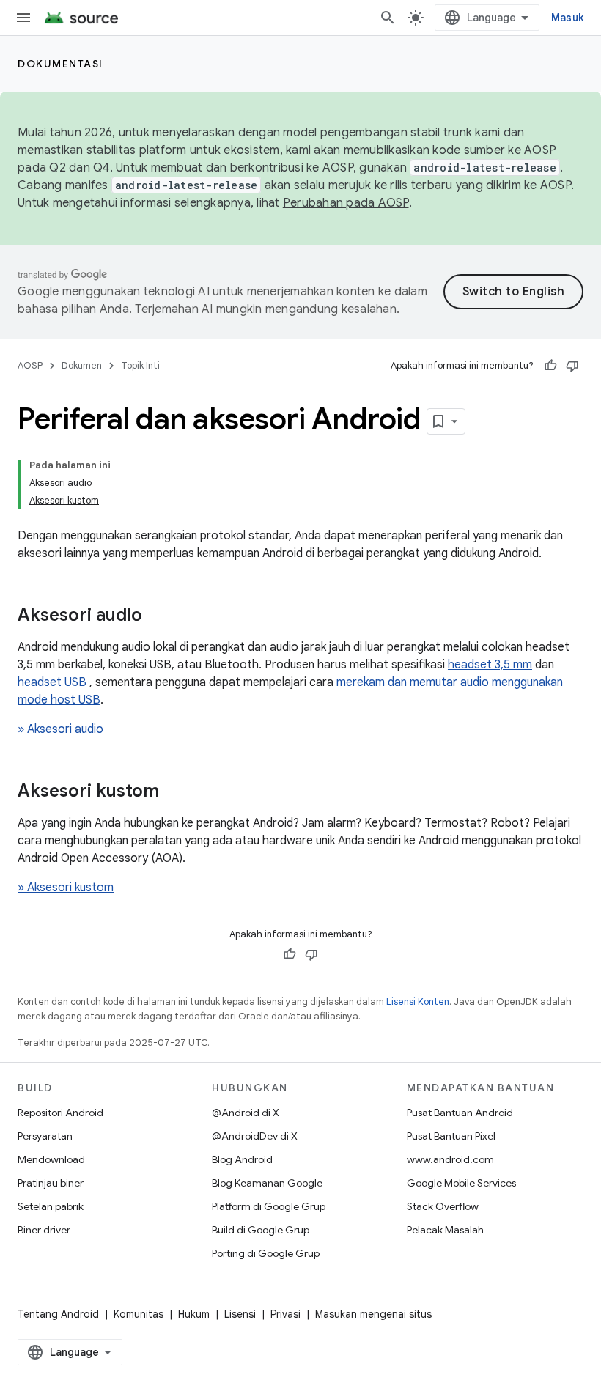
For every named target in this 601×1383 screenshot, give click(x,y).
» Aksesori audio (60, 729)
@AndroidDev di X (255, 1136)
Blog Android (242, 1159)
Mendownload (51, 1159)
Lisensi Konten (417, 1001)
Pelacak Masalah (445, 1229)
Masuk (567, 17)
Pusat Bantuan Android (460, 1112)
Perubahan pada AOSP (346, 203)
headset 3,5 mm (490, 664)
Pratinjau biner (51, 1183)
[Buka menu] (23, 17)
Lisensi (240, 1314)
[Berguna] (550, 366)
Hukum (194, 1314)
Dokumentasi (60, 63)
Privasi (285, 1314)
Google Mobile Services (461, 1183)
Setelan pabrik (51, 1206)
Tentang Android (58, 1314)
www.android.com (450, 1159)
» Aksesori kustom (66, 887)
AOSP (30, 365)
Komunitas (138, 1314)
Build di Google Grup (260, 1229)
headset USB (53, 682)
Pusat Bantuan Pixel (451, 1136)
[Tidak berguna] (572, 366)
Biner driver (44, 1229)
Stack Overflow (443, 1206)
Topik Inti (140, 365)
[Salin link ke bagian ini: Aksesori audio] (157, 616)
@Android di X (245, 1112)
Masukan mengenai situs (373, 1314)
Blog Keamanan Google (267, 1183)
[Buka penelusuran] (388, 17)
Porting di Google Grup (266, 1253)
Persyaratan (45, 1136)
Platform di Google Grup (268, 1206)
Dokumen (82, 365)
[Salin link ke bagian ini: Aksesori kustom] (173, 792)
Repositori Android (60, 1112)
